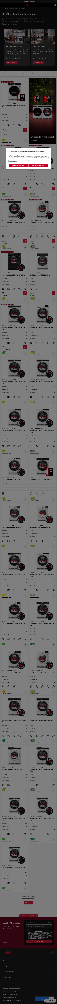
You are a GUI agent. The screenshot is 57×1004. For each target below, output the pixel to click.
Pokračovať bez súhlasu (45, 149)
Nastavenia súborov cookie (18, 165)
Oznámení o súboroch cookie (37, 160)
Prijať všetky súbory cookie (38, 165)
